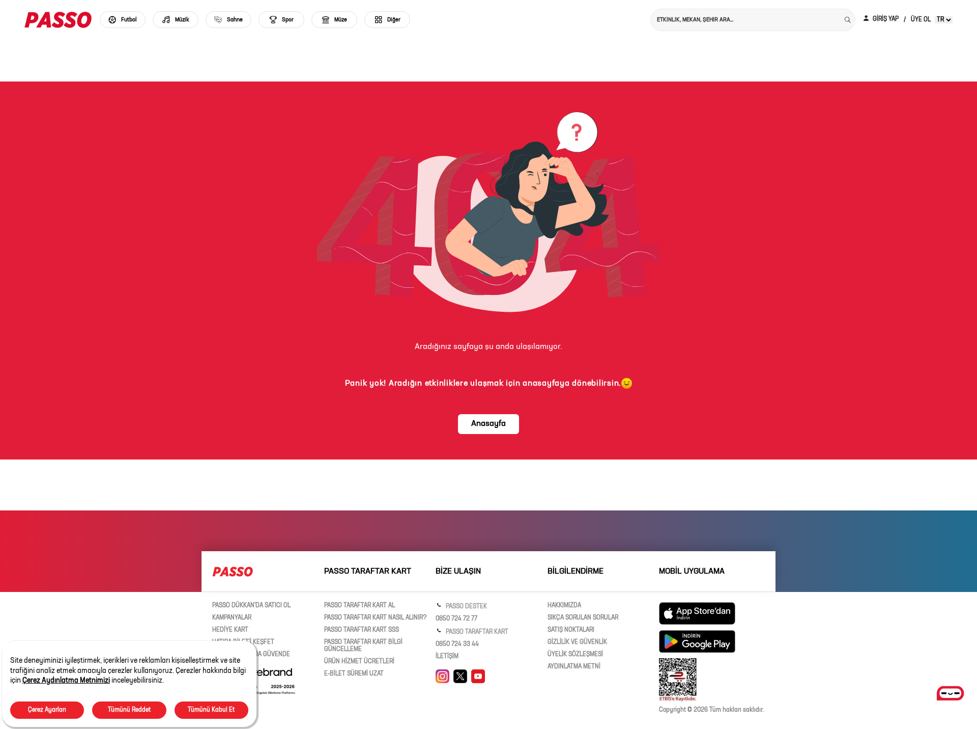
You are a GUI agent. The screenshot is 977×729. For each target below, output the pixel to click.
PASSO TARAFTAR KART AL (359, 606)
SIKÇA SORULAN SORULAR (583, 618)
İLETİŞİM (447, 657)
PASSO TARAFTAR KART (476, 632)
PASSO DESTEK (465, 607)
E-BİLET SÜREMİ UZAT (354, 674)
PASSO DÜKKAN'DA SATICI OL (251, 606)
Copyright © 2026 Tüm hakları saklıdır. (711, 710)
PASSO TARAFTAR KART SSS (361, 630)
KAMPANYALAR (231, 618)
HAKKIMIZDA (564, 606)
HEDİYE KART (230, 630)
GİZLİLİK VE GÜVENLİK (577, 642)
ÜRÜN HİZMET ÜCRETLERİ (359, 662)
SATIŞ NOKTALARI (571, 630)
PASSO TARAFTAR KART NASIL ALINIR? (375, 618)
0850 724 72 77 (456, 619)
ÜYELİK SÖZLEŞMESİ (575, 655)
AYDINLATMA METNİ (574, 667)
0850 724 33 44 (457, 644)
